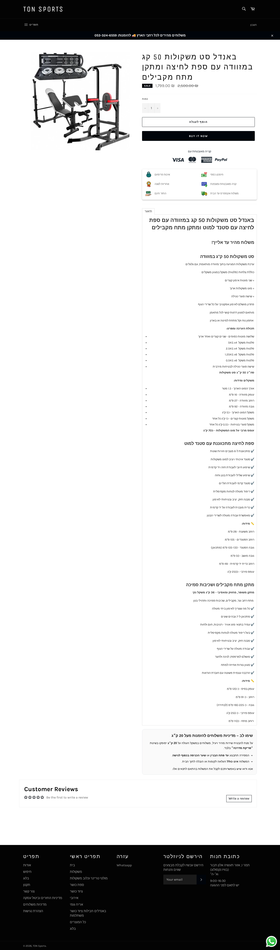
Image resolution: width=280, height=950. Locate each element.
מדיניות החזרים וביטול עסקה (42, 898)
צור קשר (29, 891)
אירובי (74, 898)
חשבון (253, 24)
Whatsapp (124, 865)
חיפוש (27, 872)
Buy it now (198, 136)
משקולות (76, 872)
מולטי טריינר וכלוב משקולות (89, 878)
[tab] (148, 211)
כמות (145, 98)
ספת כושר (77, 885)
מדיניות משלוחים (35, 904)
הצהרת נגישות (33, 911)
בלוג (26, 878)
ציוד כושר (76, 891)
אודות (27, 865)
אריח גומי (76, 904)
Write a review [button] (239, 798)
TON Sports (43, 9)
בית (72, 865)
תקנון (26, 885)
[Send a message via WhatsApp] (271, 941)
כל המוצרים (78, 922)
